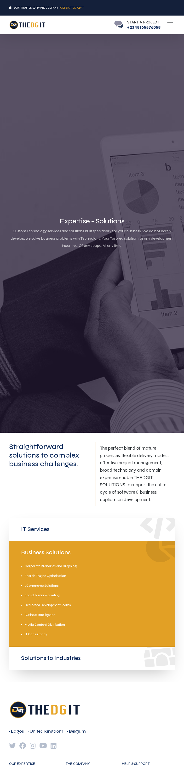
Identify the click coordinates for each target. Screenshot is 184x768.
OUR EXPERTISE (22, 764)
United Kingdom (46, 731)
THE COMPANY (78, 764)
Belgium (77, 731)
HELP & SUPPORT (136, 764)
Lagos (17, 731)
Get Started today (72, 7)
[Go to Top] (174, 757)
